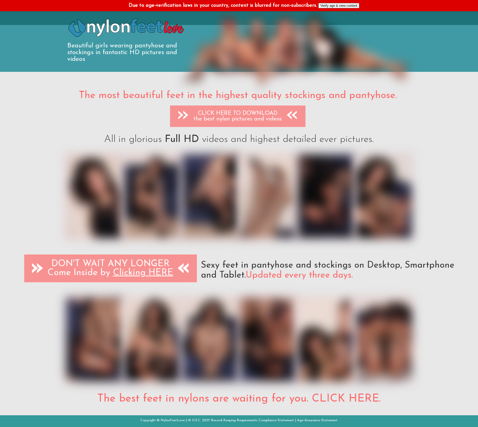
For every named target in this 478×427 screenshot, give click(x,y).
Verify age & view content (338, 5)
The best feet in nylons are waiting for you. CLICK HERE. (239, 398)
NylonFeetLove (173, 420)
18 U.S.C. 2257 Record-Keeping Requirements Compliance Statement (241, 420)
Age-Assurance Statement (317, 420)
